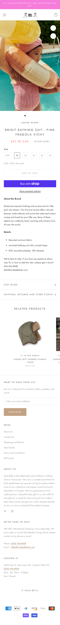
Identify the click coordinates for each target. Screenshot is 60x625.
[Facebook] (5, 511)
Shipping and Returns (14, 442)
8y (50, 155)
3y (17, 155)
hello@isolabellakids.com (23, 547)
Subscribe (15, 412)
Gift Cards (9, 458)
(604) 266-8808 (18, 543)
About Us (8, 431)
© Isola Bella (30, 590)
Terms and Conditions (14, 452)
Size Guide (11, 284)
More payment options (30, 191)
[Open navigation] (4, 15)
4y (25, 155)
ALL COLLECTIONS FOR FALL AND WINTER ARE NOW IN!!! (30, 4)
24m (8, 155)
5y (34, 155)
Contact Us (9, 437)
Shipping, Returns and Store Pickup (28, 294)
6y (42, 155)
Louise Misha (30, 122)
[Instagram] (12, 511)
